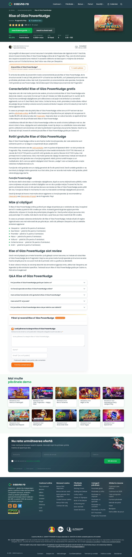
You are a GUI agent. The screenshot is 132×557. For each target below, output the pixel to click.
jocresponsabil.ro (78, 547)
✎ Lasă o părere (77, 68)
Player (41, 502)
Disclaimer (118, 554)
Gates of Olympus (80, 497)
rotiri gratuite (37, 148)
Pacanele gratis (97, 488)
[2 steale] (13, 25)
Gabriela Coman (24, 46)
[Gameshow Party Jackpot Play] (113, 393)
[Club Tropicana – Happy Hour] (42, 393)
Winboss (42, 505)
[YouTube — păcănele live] (10, 506)
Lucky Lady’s (78, 494)
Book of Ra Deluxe (80, 500)
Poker (111, 506)
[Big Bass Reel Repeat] (18, 415)
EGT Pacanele (96, 513)
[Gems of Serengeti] (18, 393)
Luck (40, 508)
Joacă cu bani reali (44, 30)
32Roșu (41, 495)
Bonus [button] (80, 4)
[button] (108, 23)
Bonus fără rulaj (62, 503)
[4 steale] (19, 25)
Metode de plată (115, 503)
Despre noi (50, 554)
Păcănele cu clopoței (95, 495)
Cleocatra (13, 196)
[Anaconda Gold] (66, 415)
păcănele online (21, 113)
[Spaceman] (113, 415)
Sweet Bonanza (79, 510)
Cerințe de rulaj (62, 506)
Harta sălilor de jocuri (116, 512)
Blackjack (112, 509)
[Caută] (121, 4)
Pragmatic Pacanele (98, 516)
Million (41, 492)
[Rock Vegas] (89, 415)
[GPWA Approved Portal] (21, 511)
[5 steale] (22, 25)
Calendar (114, 4)
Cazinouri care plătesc (114, 487)
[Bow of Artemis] (66, 393)
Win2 (40, 511)
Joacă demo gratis (19, 30)
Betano (41, 489)
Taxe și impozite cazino (115, 495)
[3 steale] (16, 25)
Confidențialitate (75, 554)
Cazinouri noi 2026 (115, 491)
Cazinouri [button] (57, 4)
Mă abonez (112, 461)
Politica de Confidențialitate (111, 542)
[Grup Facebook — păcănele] (15, 506)
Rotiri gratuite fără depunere (63, 495)
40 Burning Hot (79, 504)
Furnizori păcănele (115, 499)
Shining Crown (79, 488)
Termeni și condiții (91, 554)
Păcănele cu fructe (98, 510)
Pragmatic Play (20, 21)
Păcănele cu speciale (95, 500)
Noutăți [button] (99, 4)
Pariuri (90, 4)
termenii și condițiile (33, 461)
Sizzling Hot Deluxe (80, 491)
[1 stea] (10, 25)
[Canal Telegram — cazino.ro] (20, 506)
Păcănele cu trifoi (97, 491)
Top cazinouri (44, 486)
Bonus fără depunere (60, 487)
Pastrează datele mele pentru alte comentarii (29, 360)
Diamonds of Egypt (28, 196)
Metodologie (61, 554)
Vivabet (41, 498)
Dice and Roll (78, 507)
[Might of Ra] (89, 393)
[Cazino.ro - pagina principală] (18, 484)
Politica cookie (106, 554)
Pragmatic (40, 116)
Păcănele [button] (69, 4)
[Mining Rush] (42, 415)
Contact (40, 554)
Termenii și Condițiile (93, 542)
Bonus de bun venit (63, 491)
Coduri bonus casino (64, 499)
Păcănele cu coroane (95, 506)
